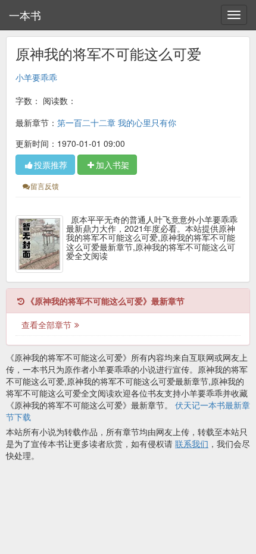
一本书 (25, 15)
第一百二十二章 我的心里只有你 (116, 122)
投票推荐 (50, 165)
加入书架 (112, 165)
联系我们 (191, 443)
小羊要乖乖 (36, 77)
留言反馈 (44, 186)
